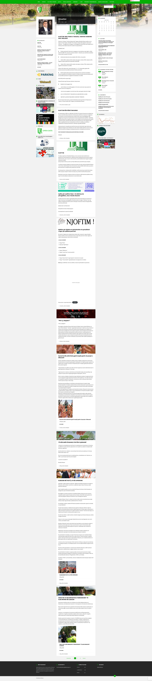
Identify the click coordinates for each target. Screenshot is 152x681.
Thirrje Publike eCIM (102, 49)
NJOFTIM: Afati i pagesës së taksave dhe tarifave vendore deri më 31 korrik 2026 (45, 55)
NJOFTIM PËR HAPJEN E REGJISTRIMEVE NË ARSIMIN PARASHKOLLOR (106, 46)
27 (106, 30)
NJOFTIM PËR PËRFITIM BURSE (68, 110)
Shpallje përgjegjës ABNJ (103, 104)
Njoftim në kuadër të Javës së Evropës (105, 57)
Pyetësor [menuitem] (112, 1)
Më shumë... (100, 89)
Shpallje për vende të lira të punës (105, 98)
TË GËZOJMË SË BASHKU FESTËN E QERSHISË (72, 442)
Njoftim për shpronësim (102, 61)
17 (99, 28)
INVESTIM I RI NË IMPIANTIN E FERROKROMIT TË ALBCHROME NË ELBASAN (73, 598)
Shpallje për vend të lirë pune (104, 100)
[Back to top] (115, 676)
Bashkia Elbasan (100, 667)
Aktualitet (66, 104)
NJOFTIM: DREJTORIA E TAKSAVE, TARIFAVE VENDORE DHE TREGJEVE (75, 37)
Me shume (61, 424)
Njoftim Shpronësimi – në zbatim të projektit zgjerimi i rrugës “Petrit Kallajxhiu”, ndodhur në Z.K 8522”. (105, 53)
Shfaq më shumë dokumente (103, 110)
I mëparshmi (68, 658)
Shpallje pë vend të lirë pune (103, 102)
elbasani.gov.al (70, 208)
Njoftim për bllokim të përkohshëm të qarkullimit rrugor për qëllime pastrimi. (74, 230)
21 (80, 658)
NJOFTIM (61, 153)
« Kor (99, 33)
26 (104, 30)
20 (106, 28)
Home (59, 22)
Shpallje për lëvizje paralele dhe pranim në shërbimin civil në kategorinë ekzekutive (106, 107)
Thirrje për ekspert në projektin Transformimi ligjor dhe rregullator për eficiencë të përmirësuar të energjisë (106, 41)
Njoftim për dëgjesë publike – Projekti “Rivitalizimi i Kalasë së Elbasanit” (44, 63)
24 (99, 30)
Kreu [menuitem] (39, 1)
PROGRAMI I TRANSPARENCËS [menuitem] (90, 1)
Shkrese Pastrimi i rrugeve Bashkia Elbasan (65, 302)
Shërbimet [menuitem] (75, 1)
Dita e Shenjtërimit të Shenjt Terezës (107, 72)
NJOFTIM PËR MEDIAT (41, 59)
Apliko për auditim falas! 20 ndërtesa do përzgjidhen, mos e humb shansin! (71, 195)
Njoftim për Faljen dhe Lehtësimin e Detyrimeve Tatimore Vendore (44, 50)
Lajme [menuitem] (81, 1)
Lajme (66, 22)
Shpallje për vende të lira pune (104, 96)
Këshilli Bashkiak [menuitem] (67, 1)
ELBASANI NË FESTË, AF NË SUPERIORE (70, 480)
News (63, 22)
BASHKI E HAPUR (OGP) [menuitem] (103, 1)
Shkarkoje (75, 302)
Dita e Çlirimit (104, 85)
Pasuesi (84, 658)
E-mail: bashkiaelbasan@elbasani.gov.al (63, 667)
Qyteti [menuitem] (59, 1)
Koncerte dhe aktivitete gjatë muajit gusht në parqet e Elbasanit (75, 357)
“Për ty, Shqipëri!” (64, 320)
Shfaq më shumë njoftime (103, 64)
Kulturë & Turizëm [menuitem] (52, 1)
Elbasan (104, 74)
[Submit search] (114, 7)
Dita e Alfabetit (105, 77)
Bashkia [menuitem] (43, 1)
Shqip (132, 0)
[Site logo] (42, 14)
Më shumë (39, 67)
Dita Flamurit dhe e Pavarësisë (108, 80)
